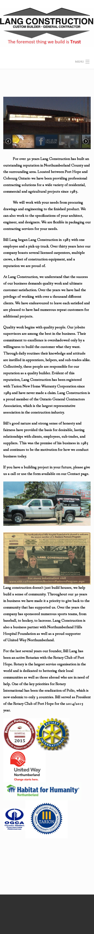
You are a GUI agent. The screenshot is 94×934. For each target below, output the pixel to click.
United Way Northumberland (30, 640)
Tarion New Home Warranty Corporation (43, 386)
